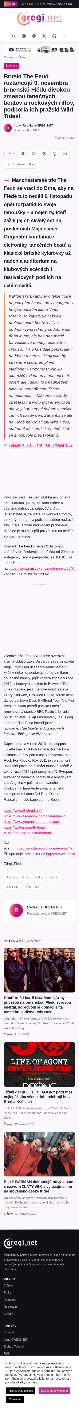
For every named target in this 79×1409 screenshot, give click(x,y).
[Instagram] (24, 36)
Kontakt (9, 1332)
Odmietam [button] (15, 1399)
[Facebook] (34, 36)
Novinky (9, 57)
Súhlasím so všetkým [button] (54, 1390)
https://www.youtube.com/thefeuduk (32, 822)
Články (22, 57)
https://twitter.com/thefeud (24, 827)
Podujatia (10, 1299)
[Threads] (54, 36)
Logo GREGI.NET (16, 1339)
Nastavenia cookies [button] (21, 1390)
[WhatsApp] (44, 154)
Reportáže (11, 1306)
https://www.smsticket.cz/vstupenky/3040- (42, 568)
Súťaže (8, 1313)
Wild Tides (32, 886)
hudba (39, 877)
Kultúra (55, 877)
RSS (7, 1353)
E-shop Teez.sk (14, 1346)
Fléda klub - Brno (17, 877)
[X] (33, 154)
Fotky (7, 1292)
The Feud (12, 886)
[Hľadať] (14, 36)
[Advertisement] (39, 617)
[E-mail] (65, 154)
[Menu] (64, 35)
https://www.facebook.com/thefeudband (35, 816)
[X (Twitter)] (44, 36)
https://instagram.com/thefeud (27, 833)
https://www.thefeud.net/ (23, 810)
